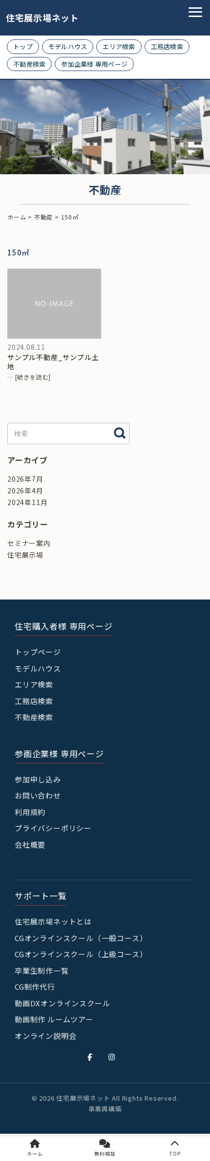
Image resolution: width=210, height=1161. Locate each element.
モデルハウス (67, 46)
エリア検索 (119, 46)
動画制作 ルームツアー (54, 1019)
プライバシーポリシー (53, 828)
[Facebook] (89, 1057)
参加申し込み (38, 779)
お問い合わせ (38, 795)
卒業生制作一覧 (42, 970)
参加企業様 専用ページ (94, 64)
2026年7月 (25, 479)
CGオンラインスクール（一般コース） (81, 938)
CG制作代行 (35, 986)
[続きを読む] (33, 377)
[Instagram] (111, 1057)
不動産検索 (29, 64)
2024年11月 (27, 502)
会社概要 (30, 844)
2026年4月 (25, 490)
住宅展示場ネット (35, 17)
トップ (23, 46)
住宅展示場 (25, 555)
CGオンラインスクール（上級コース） (81, 954)
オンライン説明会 (45, 1036)
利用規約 (30, 812)
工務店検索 (167, 46)
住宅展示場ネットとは (53, 921)
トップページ (38, 652)
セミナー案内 (29, 543)
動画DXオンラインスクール (62, 1003)
